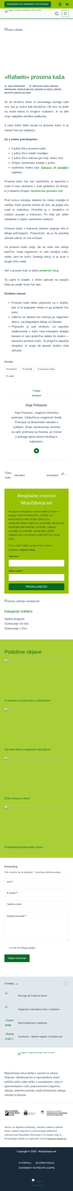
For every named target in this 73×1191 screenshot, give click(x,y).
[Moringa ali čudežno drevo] (9, 996)
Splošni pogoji (44, 1163)
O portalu (25, 1163)
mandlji (27, 369)
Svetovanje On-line (16, 623)
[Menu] (65, 13)
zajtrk (10, 376)
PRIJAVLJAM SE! (36, 586)
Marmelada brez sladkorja (32, 1022)
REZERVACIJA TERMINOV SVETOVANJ (27, 4)
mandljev (63, 167)
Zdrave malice (25, 89)
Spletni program (14, 619)
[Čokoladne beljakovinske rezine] (36, 824)
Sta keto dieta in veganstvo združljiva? (27, 749)
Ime (10, 881)
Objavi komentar (17, 958)
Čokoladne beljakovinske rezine (23, 847)
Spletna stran (14, 904)
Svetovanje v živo (15, 628)
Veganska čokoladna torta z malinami (38, 1009)
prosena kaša (46, 369)
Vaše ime (13, 556)
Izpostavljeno (41, 86)
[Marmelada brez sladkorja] (9, 1023)
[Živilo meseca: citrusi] (36, 775)
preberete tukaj (48, 270)
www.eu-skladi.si (57, 1138)
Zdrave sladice (44, 89)
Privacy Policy (28, 947)
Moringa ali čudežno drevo (32, 995)
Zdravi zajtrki (22, 93)
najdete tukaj (27, 549)
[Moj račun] (60, 4)
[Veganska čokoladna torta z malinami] (9, 1009)
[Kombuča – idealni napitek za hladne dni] (9, 1037)
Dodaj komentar (16, 916)
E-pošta (12, 892)
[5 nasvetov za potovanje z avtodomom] (36, 677)
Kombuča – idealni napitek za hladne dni (40, 1036)
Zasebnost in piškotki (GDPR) (36, 1168)
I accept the (22, 947)
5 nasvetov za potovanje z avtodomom (27, 700)
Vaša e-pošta (15, 571)
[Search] (56, 13)
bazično (11, 369)
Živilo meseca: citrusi (17, 798)
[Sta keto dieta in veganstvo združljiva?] (36, 726)
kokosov (46, 167)
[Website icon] (36, 450)
